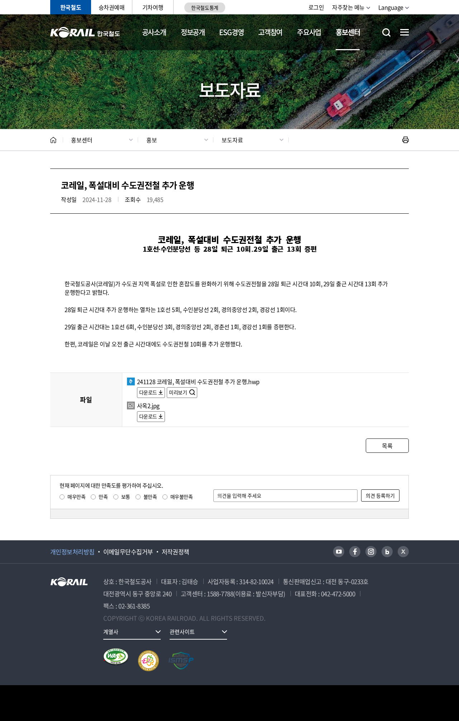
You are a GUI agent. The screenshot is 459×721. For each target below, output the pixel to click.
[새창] (338, 551)
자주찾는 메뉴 (348, 7)
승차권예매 (112, 7)
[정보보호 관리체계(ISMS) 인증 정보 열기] (181, 660)
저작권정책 (175, 551)
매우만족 (76, 496)
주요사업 (309, 32)
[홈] (53, 140)
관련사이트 (182, 632)
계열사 (110, 632)
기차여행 (152, 7)
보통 (125, 496)
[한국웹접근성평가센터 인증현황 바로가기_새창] (115, 660)
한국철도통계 (204, 7)
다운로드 (148, 392)
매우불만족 (181, 496)
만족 (103, 496)
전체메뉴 (404, 32)
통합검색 (386, 32)
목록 (387, 445)
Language (390, 7)
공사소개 (154, 32)
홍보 (151, 140)
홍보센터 (348, 32)
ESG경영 (231, 32)
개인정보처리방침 (72, 551)
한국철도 (70, 7)
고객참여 (270, 32)
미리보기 (178, 392)
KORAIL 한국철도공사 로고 (85, 32)
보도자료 (232, 140)
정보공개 (193, 32)
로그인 (316, 7)
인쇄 (405, 140)
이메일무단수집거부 (128, 551)
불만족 (150, 496)
